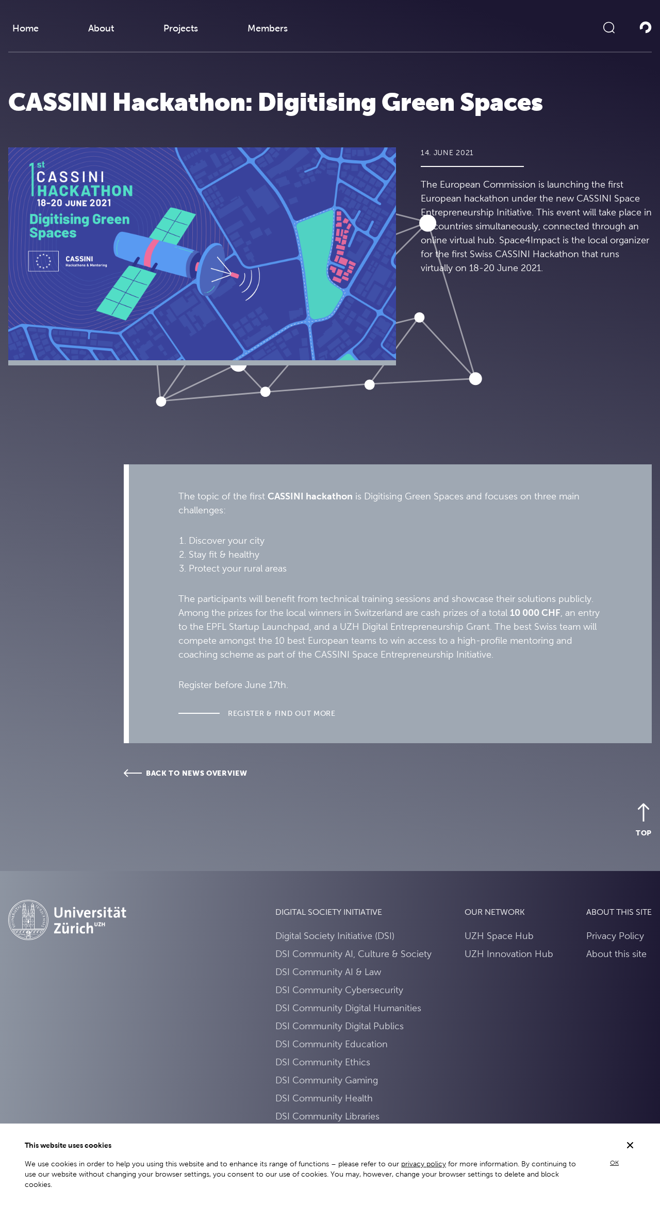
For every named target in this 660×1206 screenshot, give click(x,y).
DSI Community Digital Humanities (348, 1007)
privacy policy (423, 1164)
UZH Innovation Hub (509, 953)
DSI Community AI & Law (328, 971)
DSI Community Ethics (322, 1062)
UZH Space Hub (499, 935)
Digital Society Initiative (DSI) (334, 935)
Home (25, 28)
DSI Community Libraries (327, 1116)
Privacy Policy (615, 935)
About (101, 28)
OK (614, 1162)
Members (268, 28)
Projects (180, 28)
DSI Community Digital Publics (339, 1025)
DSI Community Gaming (326, 1080)
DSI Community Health (324, 1098)
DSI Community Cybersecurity (339, 989)
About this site (616, 953)
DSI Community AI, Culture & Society (353, 953)
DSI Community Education (331, 1043)
